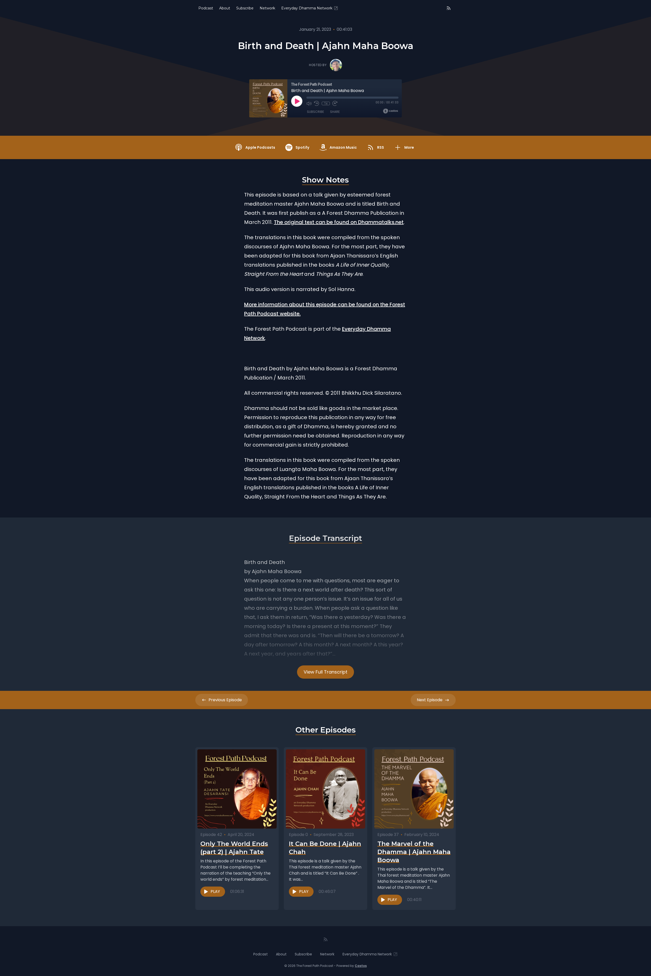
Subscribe (245, 8)
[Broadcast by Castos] (390, 111)
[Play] (296, 101)
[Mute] (309, 103)
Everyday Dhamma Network (306, 8)
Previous (225, 700)
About (224, 8)
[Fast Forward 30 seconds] (334, 103)
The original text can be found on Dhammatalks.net (339, 222)
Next (429, 700)
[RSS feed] (448, 8)
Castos (361, 966)
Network (267, 8)
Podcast (205, 8)
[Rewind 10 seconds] (316, 103)
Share (335, 112)
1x (326, 103)
